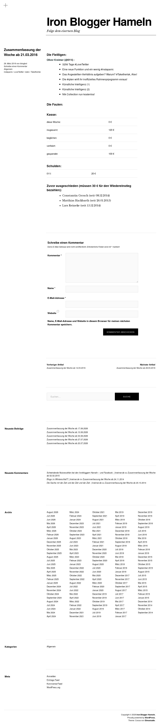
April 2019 (119, 515)
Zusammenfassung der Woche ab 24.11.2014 (103, 479)
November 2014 (145, 605)
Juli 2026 (51, 515)
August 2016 (143, 527)
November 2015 (145, 560)
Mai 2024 (51, 612)
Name (51, 288)
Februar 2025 (53, 579)
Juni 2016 (142, 534)
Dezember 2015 (145, 556)
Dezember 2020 (99, 549)
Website (52, 313)
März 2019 (120, 519)
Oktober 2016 (144, 519)
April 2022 (74, 597)
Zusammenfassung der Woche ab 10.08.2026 (67, 432)
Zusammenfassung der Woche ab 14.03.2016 (66, 366)
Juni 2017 (119, 597)
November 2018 (122, 534)
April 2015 (142, 586)
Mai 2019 (119, 512)
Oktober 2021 (98, 512)
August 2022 (75, 582)
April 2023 (74, 553)
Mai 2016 (142, 538)
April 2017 (119, 605)
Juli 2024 (51, 605)
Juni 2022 (74, 590)
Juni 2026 (51, 519)
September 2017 (122, 586)
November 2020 (99, 553)
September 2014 (145, 612)
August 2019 (98, 608)
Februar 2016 (144, 549)
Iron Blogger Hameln (99, 21)
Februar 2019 (121, 523)
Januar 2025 (52, 582)
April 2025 (51, 571)
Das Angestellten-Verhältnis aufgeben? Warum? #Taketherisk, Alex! (99, 74)
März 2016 (143, 545)
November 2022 (77, 571)
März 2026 (51, 530)
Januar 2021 (97, 545)
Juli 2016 (142, 530)
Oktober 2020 (98, 556)
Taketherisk (36, 71)
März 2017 (120, 608)
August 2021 (98, 519)
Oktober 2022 (76, 575)
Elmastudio (150, 720)
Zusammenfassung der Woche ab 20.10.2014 (125, 482)
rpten (27, 71)
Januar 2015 (143, 597)
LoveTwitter (19, 71)
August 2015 (143, 571)
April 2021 (96, 534)
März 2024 (74, 512)
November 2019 (99, 597)
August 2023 (75, 538)
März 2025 (51, 575)
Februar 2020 (98, 586)
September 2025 (54, 553)
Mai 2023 (74, 549)
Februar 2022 (75, 605)
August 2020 (98, 564)
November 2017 (122, 579)
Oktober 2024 (53, 593)
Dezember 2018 (122, 530)
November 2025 (54, 545)
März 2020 (97, 582)
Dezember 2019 (99, 593)
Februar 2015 (144, 593)
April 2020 (96, 579)
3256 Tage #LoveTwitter (75, 64)
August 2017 (121, 590)
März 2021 (97, 538)
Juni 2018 (119, 553)
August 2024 (52, 601)
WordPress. (150, 717)
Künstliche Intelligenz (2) (76, 89)
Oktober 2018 (121, 538)
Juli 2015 (142, 575)
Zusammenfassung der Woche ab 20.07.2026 (67, 443)
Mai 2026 (51, 523)
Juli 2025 (51, 560)
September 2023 (77, 534)
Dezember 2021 (77, 612)
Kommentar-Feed (54, 683)
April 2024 (51, 616)
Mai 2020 (96, 575)
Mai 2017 (119, 601)
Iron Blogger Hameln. (146, 714)
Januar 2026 (52, 538)
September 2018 (122, 541)
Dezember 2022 (77, 567)
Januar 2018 (120, 571)
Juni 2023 (74, 545)
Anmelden (51, 676)
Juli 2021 (96, 523)
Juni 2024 (51, 608)
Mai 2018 (119, 556)
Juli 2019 (96, 612)
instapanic (8, 71)
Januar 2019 (120, 527)
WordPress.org (53, 687)
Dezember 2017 (122, 575)
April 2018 (119, 560)
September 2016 (145, 523)
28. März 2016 (10, 63)
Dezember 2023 (77, 523)
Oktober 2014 (144, 608)
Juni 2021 (96, 527)
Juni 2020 (96, 571)
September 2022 (77, 579)
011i (70, 60)
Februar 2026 (53, 534)
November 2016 (145, 515)
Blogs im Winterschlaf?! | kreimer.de (63, 479)
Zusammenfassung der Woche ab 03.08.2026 (67, 435)
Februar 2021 (98, 541)
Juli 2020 (96, 567)
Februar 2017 (121, 612)
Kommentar (55, 255)
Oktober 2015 (144, 564)
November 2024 (54, 590)
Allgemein (8, 69)
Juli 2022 (74, 586)
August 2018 (121, 545)
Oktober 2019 (98, 601)
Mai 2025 (51, 567)
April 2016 (142, 541)
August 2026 (52, 512)
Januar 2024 (75, 519)
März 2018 (120, 564)
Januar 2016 (143, 553)
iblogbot (23, 63)
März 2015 (143, 590)
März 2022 (74, 601)
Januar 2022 (75, 608)
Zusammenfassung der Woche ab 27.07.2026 (67, 439)
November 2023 (77, 527)
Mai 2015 (142, 582)
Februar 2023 (75, 560)
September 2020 (99, 560)
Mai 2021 (96, 530)
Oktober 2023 (76, 530)
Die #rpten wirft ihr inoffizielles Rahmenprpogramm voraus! (94, 79)
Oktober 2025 (53, 549)
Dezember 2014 (145, 601)
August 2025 (52, 556)
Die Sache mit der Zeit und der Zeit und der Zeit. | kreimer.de (74, 482)
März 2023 (74, 556)
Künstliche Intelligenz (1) (76, 84)
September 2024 (54, 597)
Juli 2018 (119, 549)
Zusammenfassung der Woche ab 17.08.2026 (67, 428)
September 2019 (99, 605)
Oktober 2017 (121, 582)
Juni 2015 (142, 579)
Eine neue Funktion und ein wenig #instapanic (88, 69)
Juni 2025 (51, 564)
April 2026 (51, 527)
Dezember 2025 (54, 541)
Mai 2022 (74, 593)
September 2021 (99, 515)
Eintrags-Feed (53, 679)
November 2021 (77, 616)
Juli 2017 (119, 593)
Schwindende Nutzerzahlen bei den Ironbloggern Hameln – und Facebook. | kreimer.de (85, 472)
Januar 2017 (120, 616)
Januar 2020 (97, 590)
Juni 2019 (96, 616)
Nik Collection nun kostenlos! (78, 94)
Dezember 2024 (54, 586)
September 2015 (145, 567)
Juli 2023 (74, 541)
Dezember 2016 (145, 512)
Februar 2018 (121, 567)
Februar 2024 (75, 515)
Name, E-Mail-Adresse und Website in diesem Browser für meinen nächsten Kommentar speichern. (89, 322)
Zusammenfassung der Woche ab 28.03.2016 (136, 366)
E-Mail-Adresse (57, 298)
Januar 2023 (75, 564)
